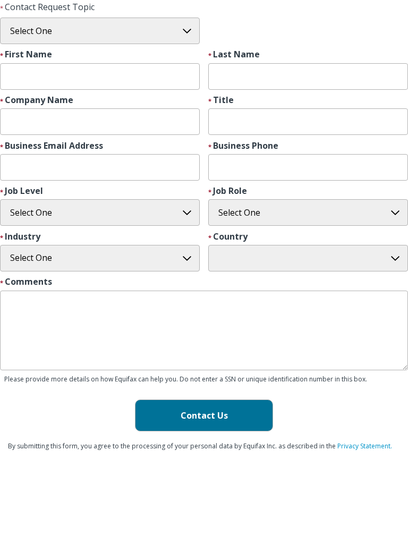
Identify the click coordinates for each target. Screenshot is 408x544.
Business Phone (245, 146)
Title (223, 100)
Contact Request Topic (50, 7)
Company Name (39, 100)
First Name (28, 54)
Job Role (230, 191)
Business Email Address (54, 146)
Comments (28, 282)
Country (230, 237)
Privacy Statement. (364, 445)
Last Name (236, 54)
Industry (22, 237)
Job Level (24, 191)
